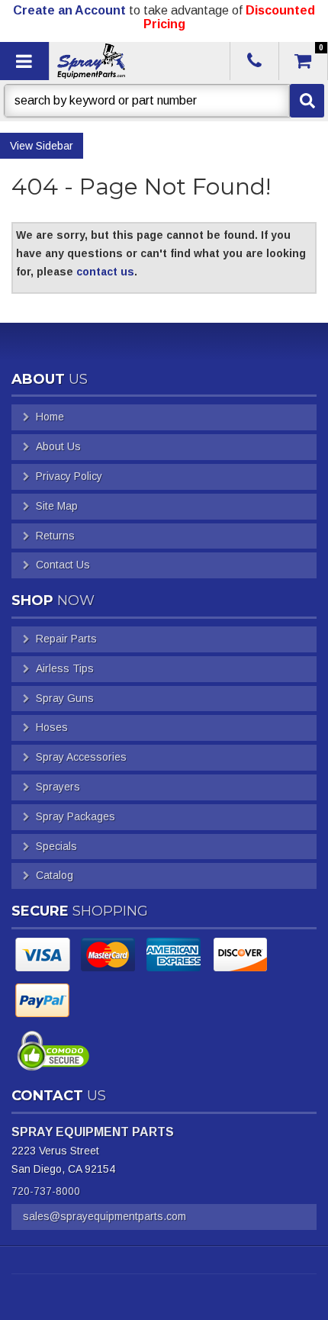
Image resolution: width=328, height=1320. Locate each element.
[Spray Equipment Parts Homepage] (138, 61)
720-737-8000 (45, 1191)
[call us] (254, 61)
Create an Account (69, 10)
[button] (164, 101)
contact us (105, 272)
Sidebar (54, 146)
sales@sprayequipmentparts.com (104, 1216)
